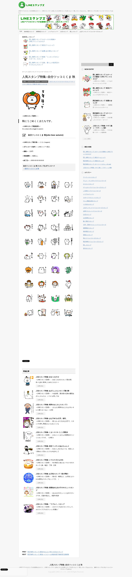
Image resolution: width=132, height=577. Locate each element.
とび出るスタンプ (88, 204)
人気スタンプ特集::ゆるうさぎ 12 (47, 377)
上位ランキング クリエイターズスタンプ (90, 31)
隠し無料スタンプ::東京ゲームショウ (94, 157)
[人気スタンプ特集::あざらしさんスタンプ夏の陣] (28, 399)
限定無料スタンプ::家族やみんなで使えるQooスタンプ (45, 552)
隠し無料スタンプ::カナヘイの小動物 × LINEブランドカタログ (102, 77)
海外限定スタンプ (29, 31)
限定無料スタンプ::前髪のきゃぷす (93, 161)
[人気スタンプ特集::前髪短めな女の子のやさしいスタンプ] (28, 496)
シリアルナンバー (53, 31)
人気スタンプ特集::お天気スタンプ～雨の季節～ (52, 474)
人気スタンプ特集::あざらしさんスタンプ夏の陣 (52, 391)
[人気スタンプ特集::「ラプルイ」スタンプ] (28, 512)
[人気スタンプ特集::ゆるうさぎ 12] (28, 385)
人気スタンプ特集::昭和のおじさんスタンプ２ (52, 404)
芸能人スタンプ (88, 235)
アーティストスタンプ (90, 177)
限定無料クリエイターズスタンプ (93, 241)
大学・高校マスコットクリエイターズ (94, 224)
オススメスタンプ (88, 184)
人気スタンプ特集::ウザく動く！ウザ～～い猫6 (97, 167)
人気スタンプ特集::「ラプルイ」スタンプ (50, 504)
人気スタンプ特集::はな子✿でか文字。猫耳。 (51, 418)
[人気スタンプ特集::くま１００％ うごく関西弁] (28, 441)
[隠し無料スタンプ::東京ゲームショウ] (87, 96)
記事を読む (40, 386)
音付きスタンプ (88, 248)
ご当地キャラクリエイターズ (92, 191)
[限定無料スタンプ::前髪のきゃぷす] (87, 108)
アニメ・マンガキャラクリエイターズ (94, 180)
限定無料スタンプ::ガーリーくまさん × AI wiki (97, 164)
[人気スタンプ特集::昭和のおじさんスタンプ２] (28, 413)
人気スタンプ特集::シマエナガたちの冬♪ (50, 460)
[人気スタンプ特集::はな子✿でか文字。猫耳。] (28, 427)
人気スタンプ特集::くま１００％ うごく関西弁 (52, 432)
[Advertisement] (38, 338)
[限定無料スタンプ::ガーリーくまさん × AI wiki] (87, 121)
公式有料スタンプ (88, 218)
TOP (20, 31)
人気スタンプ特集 (31, 84)
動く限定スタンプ (88, 221)
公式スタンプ (64, 31)
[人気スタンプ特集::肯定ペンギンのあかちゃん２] (28, 454)
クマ (72, 81)
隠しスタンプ (73, 31)
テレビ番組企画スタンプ (90, 201)
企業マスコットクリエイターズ (92, 211)
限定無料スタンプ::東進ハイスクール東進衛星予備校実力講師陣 (48, 554)
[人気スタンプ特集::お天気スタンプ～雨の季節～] (28, 482)
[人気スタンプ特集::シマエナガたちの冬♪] (28, 468)
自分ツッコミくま (42, 84)
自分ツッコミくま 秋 (32, 168)
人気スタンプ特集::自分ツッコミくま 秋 (66, 565)
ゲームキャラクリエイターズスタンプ (94, 187)
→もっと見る (86, 138)
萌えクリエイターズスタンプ (92, 238)
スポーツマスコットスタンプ (92, 197)
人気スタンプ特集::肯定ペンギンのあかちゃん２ (52, 446)
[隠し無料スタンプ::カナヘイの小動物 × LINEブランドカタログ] (87, 82)
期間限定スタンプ (41, 31)
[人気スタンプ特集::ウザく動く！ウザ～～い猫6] (87, 133)
